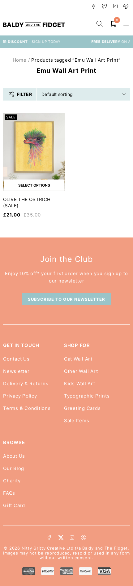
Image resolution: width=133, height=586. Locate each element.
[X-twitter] (61, 537)
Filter (24, 94)
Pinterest (126, 6)
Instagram (115, 6)
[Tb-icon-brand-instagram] (72, 537)
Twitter (104, 6)
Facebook (93, 6)
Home (20, 60)
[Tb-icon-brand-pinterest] (83, 537)
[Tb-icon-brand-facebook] (49, 537)
